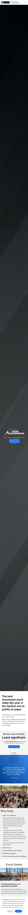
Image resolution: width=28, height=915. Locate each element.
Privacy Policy (19, 907)
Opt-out (10, 911)
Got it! (18, 911)
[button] (2, 764)
